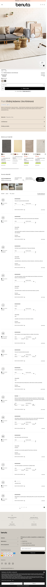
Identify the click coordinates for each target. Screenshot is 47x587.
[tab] (41, 194)
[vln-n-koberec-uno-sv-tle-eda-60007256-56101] (2, 154)
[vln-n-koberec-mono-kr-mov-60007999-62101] (13, 154)
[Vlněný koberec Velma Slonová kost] (40, 146)
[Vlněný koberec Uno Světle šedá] (6, 146)
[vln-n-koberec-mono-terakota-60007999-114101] (15, 154)
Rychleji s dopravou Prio (26, 91)
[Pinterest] (2, 563)
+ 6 (18, 154)
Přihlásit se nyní (32, 552)
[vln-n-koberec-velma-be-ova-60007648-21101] (24, 154)
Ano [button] (24, 209)
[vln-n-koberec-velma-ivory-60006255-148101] (28, 154)
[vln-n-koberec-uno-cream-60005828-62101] (3, 154)
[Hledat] (40, 4)
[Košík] (44, 4)
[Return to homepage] (23, 5)
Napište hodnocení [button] (40, 179)
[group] (7, 179)
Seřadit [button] (2, 193)
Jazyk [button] (7, 193)
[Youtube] (6, 563)
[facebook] (13, 563)
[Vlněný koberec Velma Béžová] (29, 146)
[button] (4, 186)
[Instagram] (9, 563)
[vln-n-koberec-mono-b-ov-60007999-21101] (17, 154)
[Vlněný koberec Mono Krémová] (18, 146)
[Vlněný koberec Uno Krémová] (2, 81)
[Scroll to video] (44, 66)
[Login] (42, 4)
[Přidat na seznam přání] (2, 88)
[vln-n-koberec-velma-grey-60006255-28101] (26, 154)
